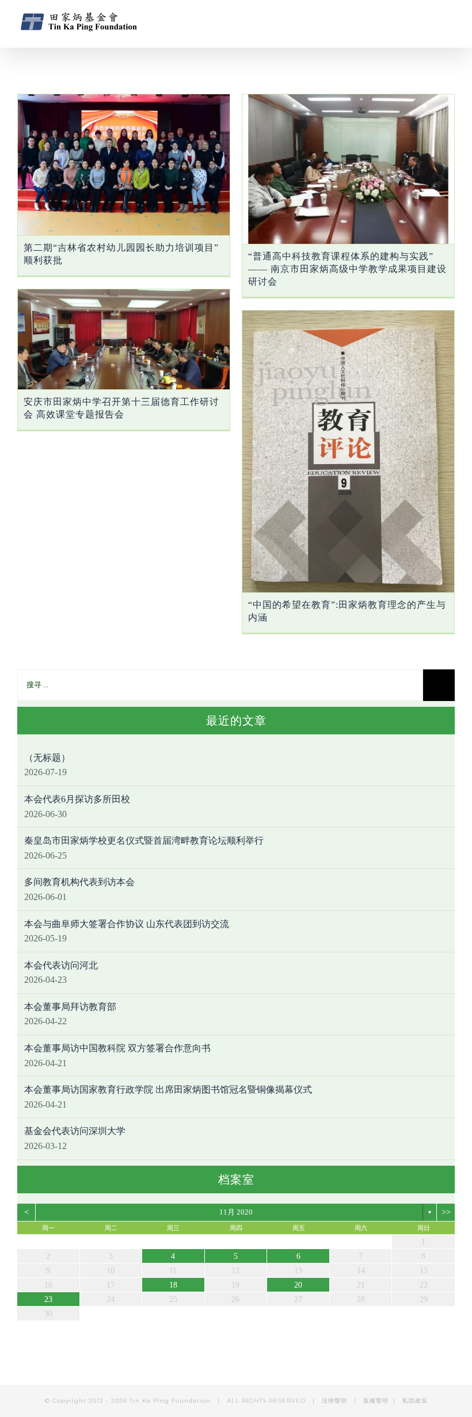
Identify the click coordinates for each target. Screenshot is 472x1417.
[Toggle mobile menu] (450, 20)
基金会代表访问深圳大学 (74, 1131)
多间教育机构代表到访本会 (79, 882)
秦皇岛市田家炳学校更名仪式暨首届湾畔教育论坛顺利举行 (144, 840)
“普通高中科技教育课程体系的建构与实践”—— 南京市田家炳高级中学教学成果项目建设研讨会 (347, 268)
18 (173, 1285)
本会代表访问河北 (61, 965)
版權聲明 (376, 1400)
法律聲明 (335, 1400)
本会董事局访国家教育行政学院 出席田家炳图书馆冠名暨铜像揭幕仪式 (168, 1089)
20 (298, 1285)
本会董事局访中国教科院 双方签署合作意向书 (117, 1048)
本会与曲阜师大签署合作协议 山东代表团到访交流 (126, 924)
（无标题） (47, 758)
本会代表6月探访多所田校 (77, 799)
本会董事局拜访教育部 (70, 1007)
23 (48, 1299)
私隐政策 (415, 1400)
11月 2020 (236, 1212)
